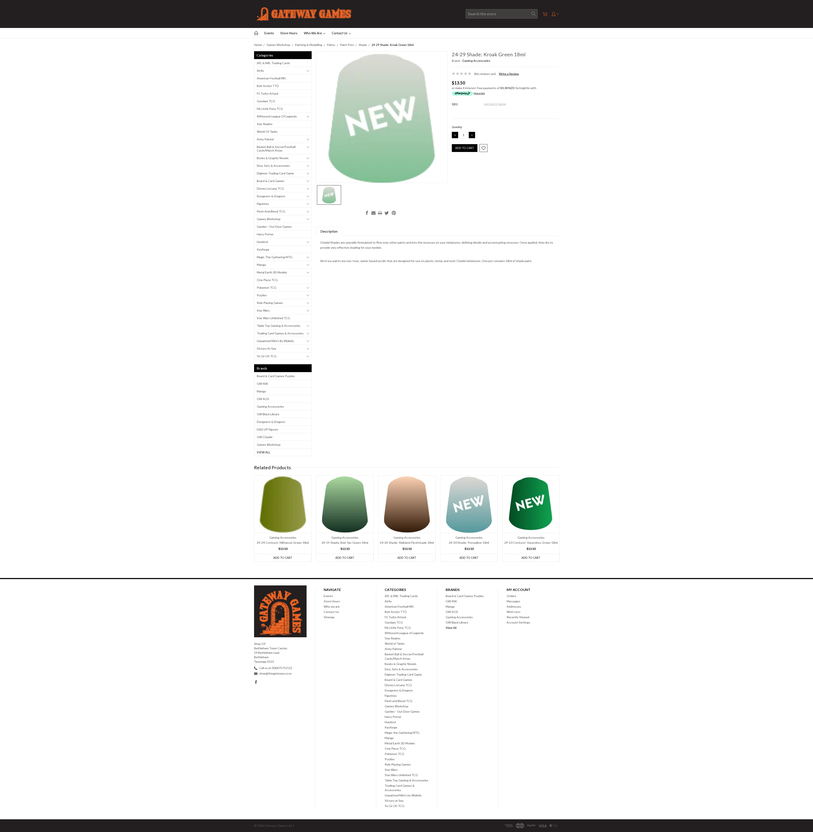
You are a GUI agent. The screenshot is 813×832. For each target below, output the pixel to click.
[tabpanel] (283, 518)
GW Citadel (264, 437)
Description (328, 231)
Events (269, 33)
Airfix (260, 70)
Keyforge (263, 249)
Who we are (313, 33)
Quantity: (457, 127)
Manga (261, 264)
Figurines (263, 204)
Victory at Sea (266, 348)
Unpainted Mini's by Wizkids (275, 341)
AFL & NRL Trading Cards (273, 63)
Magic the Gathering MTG (274, 257)
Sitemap (329, 617)
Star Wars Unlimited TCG (273, 318)
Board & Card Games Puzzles (276, 376)
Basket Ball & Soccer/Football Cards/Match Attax (276, 148)
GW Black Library (268, 414)
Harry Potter (265, 234)
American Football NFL (271, 78)
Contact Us (340, 33)
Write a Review (509, 74)
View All (263, 452)
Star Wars (263, 310)
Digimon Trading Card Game (275, 173)
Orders (511, 596)
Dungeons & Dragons (271, 196)
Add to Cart (282, 557)
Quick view (283, 515)
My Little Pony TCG (270, 108)
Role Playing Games (270, 303)
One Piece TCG (267, 280)
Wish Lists (513, 612)
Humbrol (262, 242)
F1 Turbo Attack (267, 93)
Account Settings (518, 622)
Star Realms (264, 124)
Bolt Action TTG (268, 86)
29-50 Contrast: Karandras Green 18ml (531, 542)
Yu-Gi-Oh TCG (267, 356)
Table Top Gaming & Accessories (278, 325)
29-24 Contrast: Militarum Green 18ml (283, 542)
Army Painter (265, 139)
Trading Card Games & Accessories (280, 333)
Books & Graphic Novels (273, 158)
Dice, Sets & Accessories (273, 165)
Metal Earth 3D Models (272, 272)
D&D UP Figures (267, 429)
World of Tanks (267, 131)
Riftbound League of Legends (277, 116)
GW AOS (263, 399)
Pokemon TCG (266, 287)
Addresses (514, 606)
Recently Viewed (518, 617)
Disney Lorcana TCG (270, 188)
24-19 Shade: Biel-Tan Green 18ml (345, 542)
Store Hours (288, 33)
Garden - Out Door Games (274, 226)
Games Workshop (269, 219)
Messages (513, 601)
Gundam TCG (266, 101)
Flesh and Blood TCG (271, 211)
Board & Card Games (270, 181)
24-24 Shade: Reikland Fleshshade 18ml (407, 542)
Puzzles (262, 295)
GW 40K (262, 383)
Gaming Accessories (270, 406)
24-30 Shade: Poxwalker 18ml (469, 542)
